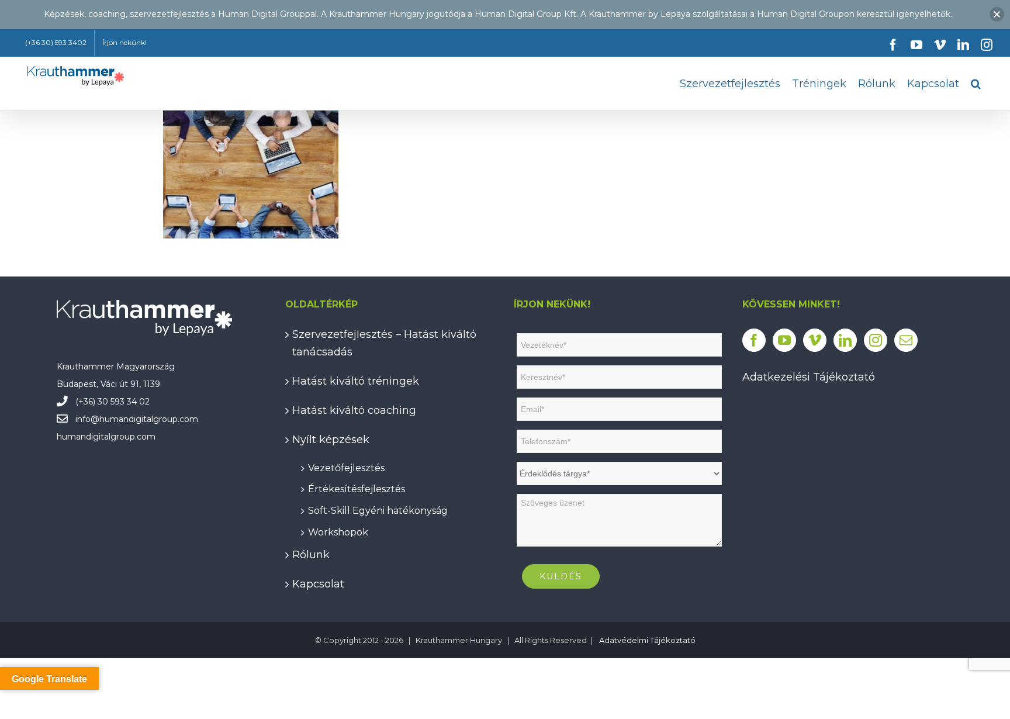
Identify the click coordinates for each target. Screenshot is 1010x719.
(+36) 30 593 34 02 (112, 401)
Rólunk (311, 554)
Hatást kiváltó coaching (354, 410)
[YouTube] (784, 340)
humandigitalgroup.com (148, 419)
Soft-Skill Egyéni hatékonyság (378, 509)
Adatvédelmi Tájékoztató (647, 640)
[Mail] (906, 340)
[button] (976, 83)
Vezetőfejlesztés (346, 466)
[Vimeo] (814, 340)
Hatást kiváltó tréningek (355, 381)
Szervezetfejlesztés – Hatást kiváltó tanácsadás (384, 343)
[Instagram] (875, 340)
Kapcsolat (318, 584)
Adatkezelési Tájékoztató (808, 377)
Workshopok (338, 530)
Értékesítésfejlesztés (356, 487)
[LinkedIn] (845, 340)
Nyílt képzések (330, 439)
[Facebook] (754, 340)
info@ (87, 419)
